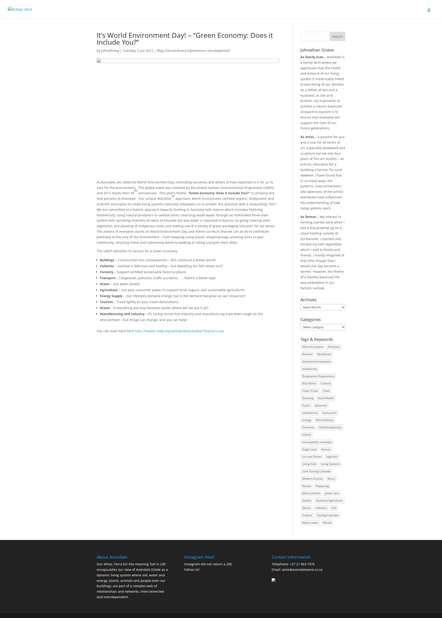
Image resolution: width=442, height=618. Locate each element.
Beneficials (324, 354)
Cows (326, 391)
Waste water (310, 523)
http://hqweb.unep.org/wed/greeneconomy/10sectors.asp (179, 331)
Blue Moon (309, 383)
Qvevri (306, 508)
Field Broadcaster (330, 427)
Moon (331, 479)
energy (306, 420)
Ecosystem (329, 413)
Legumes (332, 456)
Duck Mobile (326, 398)
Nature (306, 486)
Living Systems (330, 464)
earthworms (310, 413)
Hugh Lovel (309, 449)
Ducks (306, 405)
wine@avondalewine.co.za (302, 569)
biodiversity (309, 369)
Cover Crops (310, 391)
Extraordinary (324, 420)
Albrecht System (312, 347)
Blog (160, 50)
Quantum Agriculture (329, 500)
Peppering (322, 486)
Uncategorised (218, 50)
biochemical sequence (316, 361)
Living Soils (309, 464)
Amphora (334, 347)
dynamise (321, 405)
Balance (307, 354)
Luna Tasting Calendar (316, 471)
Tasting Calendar (328, 515)
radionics (321, 508)
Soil (334, 508)
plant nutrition (311, 493)
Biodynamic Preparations (318, 376)
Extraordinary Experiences (185, 50)
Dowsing (307, 398)
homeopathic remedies (317, 442)
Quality (306, 500)
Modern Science (312, 479)
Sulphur (307, 515)
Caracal (326, 383)
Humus (325, 449)
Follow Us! (192, 569)
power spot (332, 493)
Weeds (327, 523)
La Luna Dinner (312, 456)
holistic (306, 435)
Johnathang (110, 50)
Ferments (308, 427)
